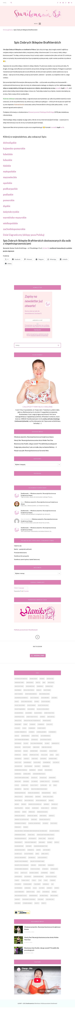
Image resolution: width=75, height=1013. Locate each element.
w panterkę (44, 895)
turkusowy (27, 884)
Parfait (51, 815)
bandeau (40, 686)
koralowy (27, 773)
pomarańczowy (20, 834)
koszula (34, 777)
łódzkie (7, 165)
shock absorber (20, 857)
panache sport (20, 815)
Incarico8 (18, 766)
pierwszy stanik (20, 823)
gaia (51, 754)
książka (26, 781)
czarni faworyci (20, 732)
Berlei (39, 690)
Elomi (47, 743)
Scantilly (18, 853)
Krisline (18, 781)
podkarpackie (10, 188)
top (40, 880)
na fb (66, 88)
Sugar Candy (34, 872)
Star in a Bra (35, 868)
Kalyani (37, 766)
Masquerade (46, 792)
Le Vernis (55, 781)
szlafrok (28, 876)
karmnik (32, 770)
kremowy (52, 777)
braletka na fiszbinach (32, 720)
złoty (37, 903)
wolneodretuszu (21, 895)
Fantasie (18, 751)
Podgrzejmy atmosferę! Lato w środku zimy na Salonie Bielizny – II (35, 447)
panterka (43, 815)
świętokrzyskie (11, 211)
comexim (32, 728)
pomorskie (8, 200)
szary (52, 872)
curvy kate (41, 728)
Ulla (34, 888)
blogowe (29, 712)
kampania (46, 766)
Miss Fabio (18, 800)
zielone (40, 899)
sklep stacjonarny (21, 861)
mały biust (18, 796)
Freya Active (34, 754)
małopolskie (9, 171)
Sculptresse (29, 853)
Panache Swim (32, 815)
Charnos (41, 724)
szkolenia (18, 876)
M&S (55, 785)
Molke (24, 804)
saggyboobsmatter (40, 846)
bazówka (18, 690)
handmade (27, 762)
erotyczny (26, 747)
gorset (26, 758)
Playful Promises (34, 823)
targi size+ (25, 880)
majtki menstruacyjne (39, 789)
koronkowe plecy (39, 773)
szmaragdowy (38, 876)
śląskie (6, 206)
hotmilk (56, 762)
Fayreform (33, 751)
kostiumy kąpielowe (22, 777)
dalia (17, 735)
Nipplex (54, 808)
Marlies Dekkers (33, 792)
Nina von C (45, 808)
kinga (40, 770)
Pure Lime (42, 838)
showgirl (32, 857)
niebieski (35, 808)
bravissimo (46, 720)
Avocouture (19, 686)
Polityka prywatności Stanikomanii (26, 630)
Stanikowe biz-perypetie (21, 556)
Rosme (50, 842)
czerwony (52, 732)
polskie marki (54, 830)
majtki (26, 789)
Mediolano (29, 796)
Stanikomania (24, 493)
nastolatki (19, 808)
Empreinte (55, 743)
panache (31, 811)
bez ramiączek (44, 693)
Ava (44, 682)
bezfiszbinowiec (31, 693)
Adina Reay (33, 678)
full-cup (44, 754)
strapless (54, 868)
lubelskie (8, 154)
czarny (31, 732)
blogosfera (19, 712)
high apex (37, 762)
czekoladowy (41, 732)
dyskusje (35, 739)
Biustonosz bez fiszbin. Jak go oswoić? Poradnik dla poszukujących (35, 444)
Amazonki (30, 682)
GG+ (57, 754)
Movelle (54, 804)
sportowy (42, 865)
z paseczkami (27, 903)
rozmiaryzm (19, 846)
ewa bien (36, 747)
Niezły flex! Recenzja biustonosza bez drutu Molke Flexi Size (33, 440)
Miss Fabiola (29, 800)
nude (24, 811)
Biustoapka (31, 705)
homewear (46, 762)
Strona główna (8, 30)
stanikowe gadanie (21, 868)
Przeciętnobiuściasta (20, 552)
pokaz (26, 827)
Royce (57, 842)
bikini (37, 701)
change (32, 724)
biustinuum (46, 701)
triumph (18, 884)
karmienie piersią (21, 770)
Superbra (44, 872)
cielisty (49, 724)
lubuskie (7, 160)
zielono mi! (50, 899)
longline (25, 785)
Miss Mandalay (41, 800)
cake (25, 724)
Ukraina (27, 888)
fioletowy (53, 751)
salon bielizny (20, 849)
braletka (18, 720)
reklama (42, 842)
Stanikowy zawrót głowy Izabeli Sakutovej (27, 559)
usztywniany (19, 891)
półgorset (18, 842)
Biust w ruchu (43, 705)
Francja (17, 754)
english (17, 747)
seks (37, 853)
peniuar (34, 819)
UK (52, 884)
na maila (58, 88)
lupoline (44, 785)
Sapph (38, 849)
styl (16, 872)
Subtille (24, 872)
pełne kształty (45, 819)
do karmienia (45, 735)
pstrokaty (32, 838)
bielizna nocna (26, 701)
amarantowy (19, 682)
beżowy (54, 697)
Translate (26, 591)
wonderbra (33, 895)
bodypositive (19, 716)
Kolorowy (48, 770)
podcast (18, 827)
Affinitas (50, 678)
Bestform (47, 690)
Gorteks (35, 758)
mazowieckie (10, 177)
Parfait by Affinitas (21, 819)
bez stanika (34, 697)
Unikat (49, 888)
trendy (52, 880)
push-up (51, 838)
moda (17, 804)
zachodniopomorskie (14, 229)
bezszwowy (45, 697)
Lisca (17, 785)
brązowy (18, 724)
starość (45, 868)
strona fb (46, 248)
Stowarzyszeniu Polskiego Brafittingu (41, 112)
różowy (28, 846)
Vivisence (46, 891)
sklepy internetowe (37, 861)
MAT (54, 792)
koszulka (43, 777)
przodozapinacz (20, 838)
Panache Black (42, 811)
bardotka (49, 686)
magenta (18, 789)
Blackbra (31, 709)
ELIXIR (26, 743)
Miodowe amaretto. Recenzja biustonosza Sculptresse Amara (34, 437)
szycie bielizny (51, 876)
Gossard (43, 758)
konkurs (18, 773)
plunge (45, 823)
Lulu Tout (34, 785)
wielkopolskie (10, 223)
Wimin (54, 891)
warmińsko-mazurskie (14, 217)
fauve (25, 751)
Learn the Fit (44, 781)
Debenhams (25, 735)
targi (17, 880)
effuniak (18, 743)
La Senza (34, 781)
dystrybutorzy (46, 739)
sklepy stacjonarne (21, 865)
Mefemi (38, 796)
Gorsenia (18, 758)
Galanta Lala (17, 546)
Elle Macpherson (36, 743)
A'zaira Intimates (21, 678)
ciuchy (17, 728)
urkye (57, 888)
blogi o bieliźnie (43, 709)
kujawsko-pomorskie (14, 148)
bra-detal (51, 716)
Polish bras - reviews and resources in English (31, 830)
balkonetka (30, 686)
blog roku (38, 712)
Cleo (24, 728)
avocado (51, 682)
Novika (17, 811)
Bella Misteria (29, 690)
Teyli (34, 880)
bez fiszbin (18, 693)
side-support (42, 857)
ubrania (46, 884)
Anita (38, 682)
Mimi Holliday (48, 796)
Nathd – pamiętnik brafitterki (23, 549)
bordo (42, 716)
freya (25, 754)
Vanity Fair (30, 891)
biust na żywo (20, 705)
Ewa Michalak (46, 747)
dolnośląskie (9, 142)
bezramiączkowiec (21, 697)
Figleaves (43, 751)
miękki (51, 800)
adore (42, 678)
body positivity (32, 716)
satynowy (46, 849)
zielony (17, 903)
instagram (28, 766)
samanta (31, 849)
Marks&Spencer (20, 792)
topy (45, 880)
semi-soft (45, 853)
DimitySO (35, 735)
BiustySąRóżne (20, 709)
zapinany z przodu (29, 899)
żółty (44, 903)
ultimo (41, 888)
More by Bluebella (35, 804)
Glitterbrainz (37, 1003)
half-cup (18, 762)
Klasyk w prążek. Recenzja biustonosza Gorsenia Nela (31, 450)
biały (16, 701)
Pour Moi (31, 834)
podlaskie (8, 194)
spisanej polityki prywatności (39, 335)
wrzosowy (54, 895)
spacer (33, 865)
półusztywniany (30, 842)
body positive (49, 712)
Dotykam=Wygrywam (22, 739)
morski (46, 804)
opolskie (7, 183)
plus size (54, 823)
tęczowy (37, 884)
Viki (38, 891)
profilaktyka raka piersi (45, 834)
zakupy (17, 899)
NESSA (27, 808)
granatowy (53, 758)
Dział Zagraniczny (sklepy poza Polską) (23, 234)
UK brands (18, 888)
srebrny (51, 865)
